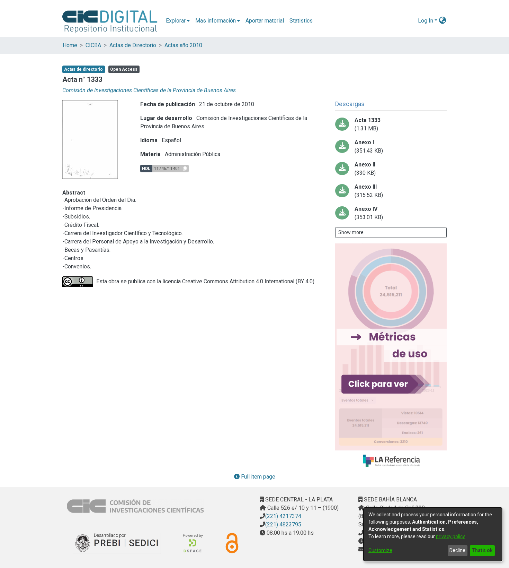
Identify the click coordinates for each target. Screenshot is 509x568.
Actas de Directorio (132, 45)
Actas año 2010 (183, 45)
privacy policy (450, 536)
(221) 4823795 (283, 524)
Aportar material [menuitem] (264, 20)
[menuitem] (178, 21)
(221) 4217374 (283, 516)
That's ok (482, 550)
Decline (457, 550)
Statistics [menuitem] (301, 20)
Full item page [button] (257, 476)
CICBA (93, 45)
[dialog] (433, 534)
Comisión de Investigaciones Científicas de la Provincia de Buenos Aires (149, 90)
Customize (380, 550)
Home (70, 45)
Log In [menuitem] (425, 20)
